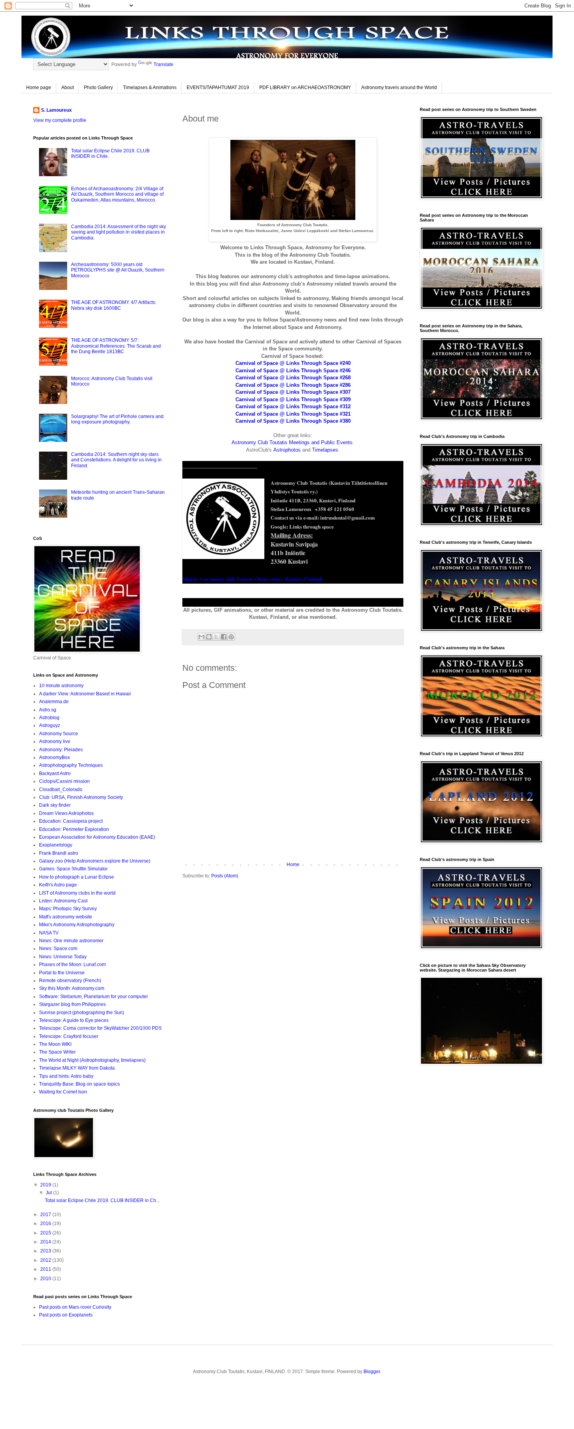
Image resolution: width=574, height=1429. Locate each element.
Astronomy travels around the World (399, 87)
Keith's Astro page (58, 885)
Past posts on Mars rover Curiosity (75, 1307)
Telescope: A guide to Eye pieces (74, 1020)
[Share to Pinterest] (231, 637)
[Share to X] (216, 637)
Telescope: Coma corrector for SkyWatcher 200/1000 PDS (100, 1028)
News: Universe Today (63, 956)
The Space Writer (57, 1052)
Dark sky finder (55, 805)
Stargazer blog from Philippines (72, 1004)
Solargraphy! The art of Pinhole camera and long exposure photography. (117, 419)
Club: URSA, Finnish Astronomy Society (81, 797)
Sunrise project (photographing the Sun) (81, 1012)
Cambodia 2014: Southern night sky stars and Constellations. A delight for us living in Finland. (116, 460)
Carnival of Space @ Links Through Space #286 (293, 385)
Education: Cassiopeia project (71, 821)
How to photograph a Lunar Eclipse (76, 877)
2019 (46, 1185)
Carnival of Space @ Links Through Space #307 (293, 392)
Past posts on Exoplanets (66, 1315)
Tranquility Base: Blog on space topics (79, 1084)
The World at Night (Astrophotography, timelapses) (92, 1060)
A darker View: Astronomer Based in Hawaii (85, 694)
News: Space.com (58, 948)
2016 (46, 1223)
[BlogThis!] (209, 637)
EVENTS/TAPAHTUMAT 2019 (218, 87)
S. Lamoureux (56, 110)
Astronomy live (54, 741)
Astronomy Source (58, 733)
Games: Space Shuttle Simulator (73, 869)
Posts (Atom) (224, 876)
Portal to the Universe (62, 972)
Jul (49, 1192)
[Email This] (201, 637)
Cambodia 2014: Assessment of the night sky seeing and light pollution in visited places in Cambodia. (118, 232)
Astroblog (49, 717)
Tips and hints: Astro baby (66, 1076)
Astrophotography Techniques (71, 765)
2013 (46, 1251)
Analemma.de (54, 701)
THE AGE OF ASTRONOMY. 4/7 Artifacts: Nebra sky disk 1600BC (113, 305)
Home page (38, 87)
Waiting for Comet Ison (63, 1092)
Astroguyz (49, 725)
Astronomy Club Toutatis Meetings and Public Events (292, 442)
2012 (46, 1260)
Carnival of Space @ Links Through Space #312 (293, 406)
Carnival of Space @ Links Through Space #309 (293, 399)
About (67, 87)
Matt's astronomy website (65, 917)
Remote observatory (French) (70, 980)
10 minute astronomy (61, 685)
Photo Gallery (98, 87)
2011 (46, 1269)
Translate (163, 64)
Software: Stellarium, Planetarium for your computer (93, 996)
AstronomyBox (54, 757)
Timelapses (325, 450)
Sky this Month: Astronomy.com (71, 988)
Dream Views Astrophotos (66, 813)
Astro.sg (47, 710)
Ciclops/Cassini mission (64, 781)
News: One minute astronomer (71, 940)
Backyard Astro (55, 773)
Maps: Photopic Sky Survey (68, 908)
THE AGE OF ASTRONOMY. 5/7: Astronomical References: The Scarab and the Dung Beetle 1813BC (116, 346)
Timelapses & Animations (149, 87)
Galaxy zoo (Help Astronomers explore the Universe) (94, 861)
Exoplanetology (55, 845)
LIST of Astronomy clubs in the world (77, 893)
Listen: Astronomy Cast (63, 901)
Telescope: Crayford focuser (68, 1036)
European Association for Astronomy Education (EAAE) (97, 837)
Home (293, 864)
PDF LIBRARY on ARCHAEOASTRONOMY (305, 87)
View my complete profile (59, 120)
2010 (46, 1278)
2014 (46, 1242)
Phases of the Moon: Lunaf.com (72, 964)
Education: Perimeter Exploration (74, 829)
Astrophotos (287, 450)
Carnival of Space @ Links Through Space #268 (293, 377)
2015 (46, 1233)
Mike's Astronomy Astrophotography (76, 924)
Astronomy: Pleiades (61, 749)
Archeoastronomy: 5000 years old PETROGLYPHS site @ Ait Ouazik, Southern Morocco (117, 270)
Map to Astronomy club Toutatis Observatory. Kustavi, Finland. (252, 579)
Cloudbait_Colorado (60, 789)
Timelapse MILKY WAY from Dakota (77, 1068)
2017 (46, 1214)
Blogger (372, 1371)
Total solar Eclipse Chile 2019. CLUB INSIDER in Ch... (102, 1200)
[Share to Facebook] (224, 637)
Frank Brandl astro (58, 853)
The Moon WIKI (55, 1044)
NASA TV (49, 933)
